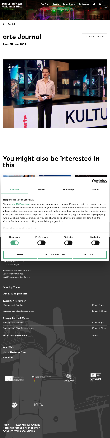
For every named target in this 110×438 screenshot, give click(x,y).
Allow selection (55, 254)
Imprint (7, 425)
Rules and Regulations (28, 425)
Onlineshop (84, 4)
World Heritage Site (14, 352)
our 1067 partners (21, 204)
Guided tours (69, 4)
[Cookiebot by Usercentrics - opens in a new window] (94, 181)
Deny (20, 254)
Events (56, 4)
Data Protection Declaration (19, 431)
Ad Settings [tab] (68, 189)
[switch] (41, 243)
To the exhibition (94, 37)
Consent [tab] (14, 189)
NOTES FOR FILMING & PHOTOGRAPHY (21, 428)
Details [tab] (41, 189)
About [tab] (95, 189)
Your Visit (45, 4)
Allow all (90, 254)
